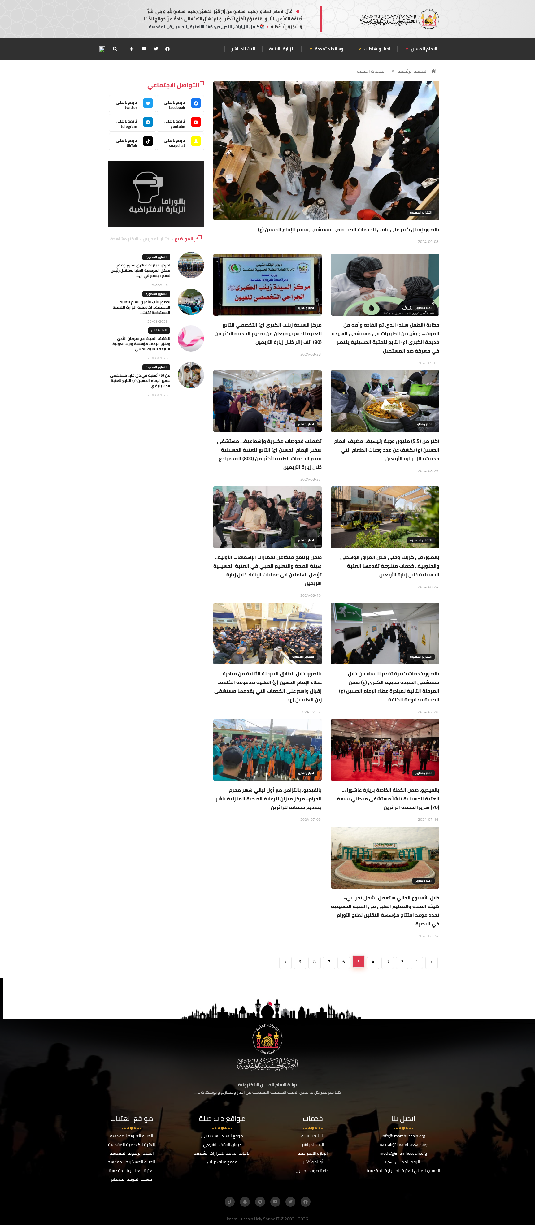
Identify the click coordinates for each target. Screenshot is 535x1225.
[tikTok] (230, 1202)
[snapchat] (245, 1202)
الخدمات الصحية (371, 71)
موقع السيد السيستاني (222, 1136)
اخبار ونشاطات (376, 49)
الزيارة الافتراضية (313, 1153)
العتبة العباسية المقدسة (132, 1171)
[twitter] (156, 49)
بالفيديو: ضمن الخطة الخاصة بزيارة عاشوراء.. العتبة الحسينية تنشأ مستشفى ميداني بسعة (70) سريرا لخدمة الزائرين (388, 798)
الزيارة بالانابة (281, 49)
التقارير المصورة (421, 212)
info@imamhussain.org (403, 1136)
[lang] (102, 49)
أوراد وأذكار (313, 1162)
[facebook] (167, 49)
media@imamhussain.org (403, 1153)
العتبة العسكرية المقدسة (131, 1162)
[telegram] (260, 1202)
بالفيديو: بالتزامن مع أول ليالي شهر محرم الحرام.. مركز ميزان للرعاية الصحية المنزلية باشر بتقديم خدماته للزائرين (269, 798)
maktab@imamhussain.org (403, 1145)
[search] (115, 49)
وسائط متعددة (328, 49)
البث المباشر (243, 49)
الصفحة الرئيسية (413, 71)
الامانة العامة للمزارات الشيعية (222, 1153)
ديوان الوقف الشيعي (222, 1145)
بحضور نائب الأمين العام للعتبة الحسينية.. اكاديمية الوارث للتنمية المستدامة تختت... (141, 307)
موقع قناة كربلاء (222, 1162)
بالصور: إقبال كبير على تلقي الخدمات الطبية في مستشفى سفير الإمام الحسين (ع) (348, 229)
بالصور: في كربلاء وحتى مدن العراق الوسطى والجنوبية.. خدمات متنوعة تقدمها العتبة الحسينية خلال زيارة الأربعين (389, 565)
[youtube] (144, 49)
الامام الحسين (423, 49)
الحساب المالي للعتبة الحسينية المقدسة (403, 1171)
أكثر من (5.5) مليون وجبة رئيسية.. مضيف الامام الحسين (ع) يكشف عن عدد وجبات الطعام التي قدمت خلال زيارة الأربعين (386, 449)
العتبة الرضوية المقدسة (132, 1153)
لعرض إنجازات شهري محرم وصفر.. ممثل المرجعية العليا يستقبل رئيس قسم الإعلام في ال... (140, 270)
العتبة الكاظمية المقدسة (131, 1145)
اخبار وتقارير (423, 308)
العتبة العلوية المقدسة (131, 1136)
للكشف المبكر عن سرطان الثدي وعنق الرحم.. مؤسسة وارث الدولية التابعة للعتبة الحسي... (141, 344)
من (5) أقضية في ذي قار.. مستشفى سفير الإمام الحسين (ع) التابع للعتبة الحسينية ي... (140, 380)
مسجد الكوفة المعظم (131, 1179)
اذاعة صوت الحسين (313, 1171)
